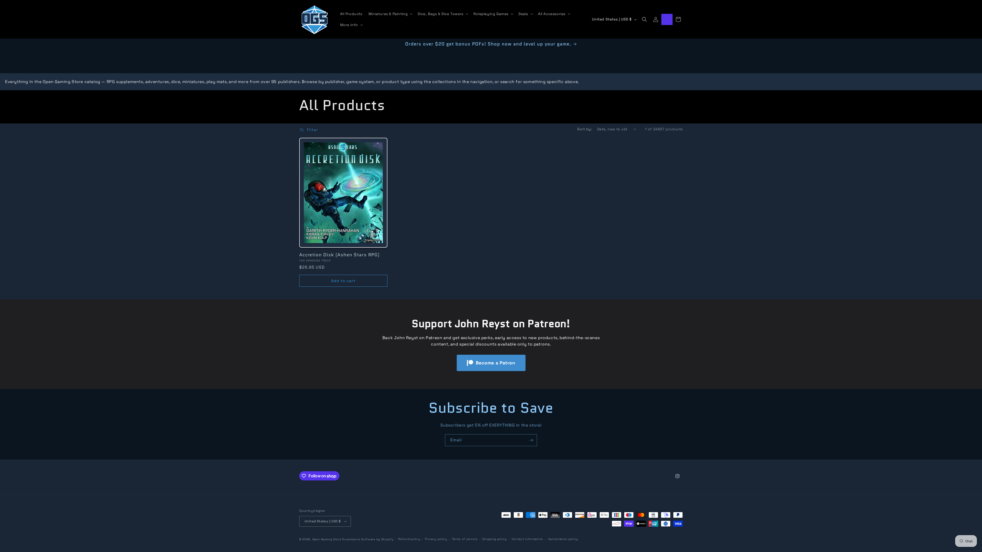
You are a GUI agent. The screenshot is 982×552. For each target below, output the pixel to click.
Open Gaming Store (327, 539)
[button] (390, 13)
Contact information (527, 539)
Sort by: (584, 129)
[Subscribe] (531, 440)
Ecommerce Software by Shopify (367, 539)
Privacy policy (436, 539)
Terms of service (465, 539)
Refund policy (409, 539)
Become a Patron (495, 363)
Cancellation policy (563, 539)
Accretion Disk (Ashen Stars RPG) (339, 255)
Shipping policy (494, 539)
